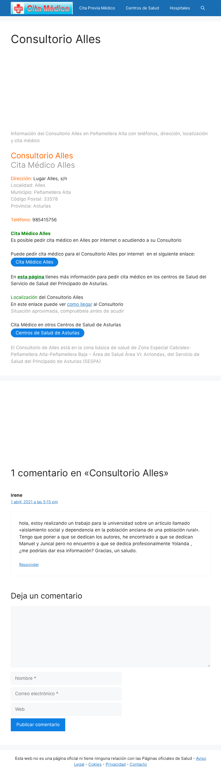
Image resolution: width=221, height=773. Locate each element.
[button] (202, 8)
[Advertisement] (110, 83)
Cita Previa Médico (97, 8)
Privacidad (116, 764)
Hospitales (180, 8)
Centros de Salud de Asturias (48, 332)
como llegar (79, 304)
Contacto (138, 764)
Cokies (95, 764)
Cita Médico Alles (34, 262)
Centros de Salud (142, 8)
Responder (29, 564)
